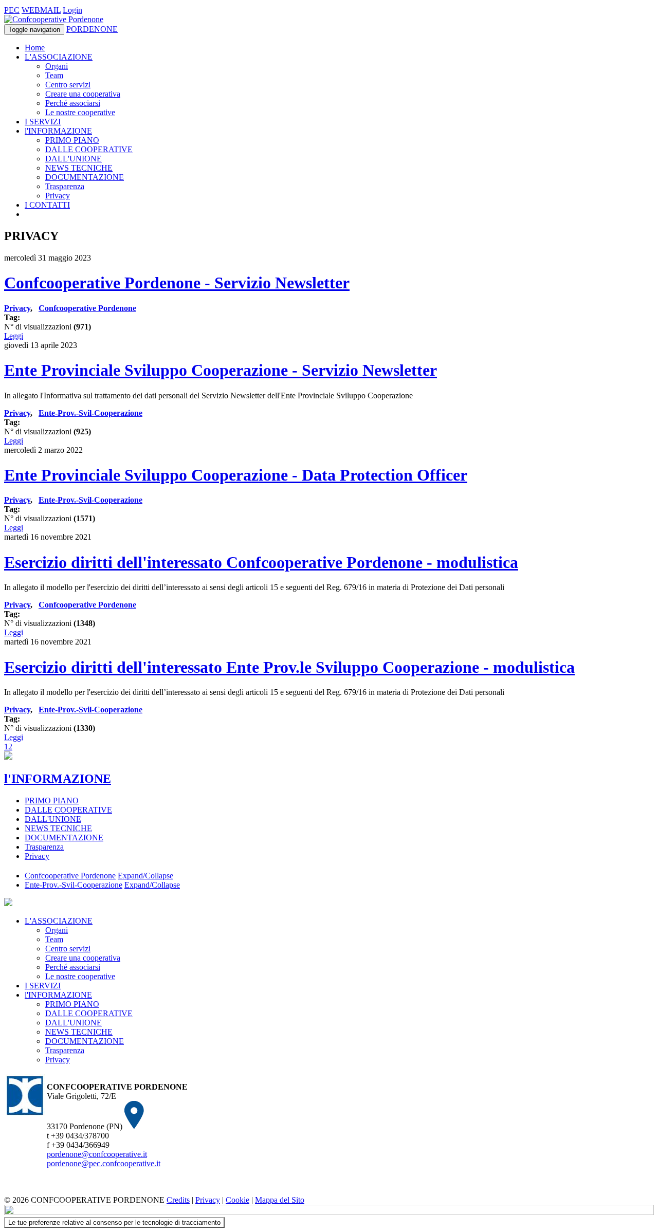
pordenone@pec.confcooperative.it (103, 1163)
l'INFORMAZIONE (58, 130)
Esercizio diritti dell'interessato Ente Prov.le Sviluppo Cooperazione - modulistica (289, 667)
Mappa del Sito (279, 1200)
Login (72, 10)
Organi (56, 66)
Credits (178, 1200)
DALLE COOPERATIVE (89, 149)
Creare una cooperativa (82, 93)
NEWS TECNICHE (79, 167)
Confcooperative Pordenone (87, 308)
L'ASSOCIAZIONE (59, 56)
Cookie (237, 1200)
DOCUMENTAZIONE (84, 177)
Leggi (13, 336)
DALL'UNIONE (73, 158)
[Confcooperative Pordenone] (53, 19)
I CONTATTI (47, 204)
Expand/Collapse (145, 875)
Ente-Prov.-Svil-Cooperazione (90, 413)
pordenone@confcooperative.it (97, 1154)
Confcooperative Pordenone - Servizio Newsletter (177, 282)
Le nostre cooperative (80, 112)
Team (54, 75)
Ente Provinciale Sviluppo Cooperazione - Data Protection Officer (235, 475)
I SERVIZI (43, 121)
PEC (12, 10)
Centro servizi (67, 84)
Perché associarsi (72, 103)
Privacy (57, 195)
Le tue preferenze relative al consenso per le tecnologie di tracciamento (114, 1222)
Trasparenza (64, 186)
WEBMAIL (41, 10)
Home (35, 47)
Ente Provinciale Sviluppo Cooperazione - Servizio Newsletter (220, 370)
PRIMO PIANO (72, 140)
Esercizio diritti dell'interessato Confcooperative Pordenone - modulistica (261, 562)
